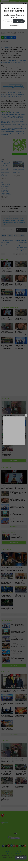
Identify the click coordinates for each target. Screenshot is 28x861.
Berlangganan (19, 21)
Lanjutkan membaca (14, 25)
